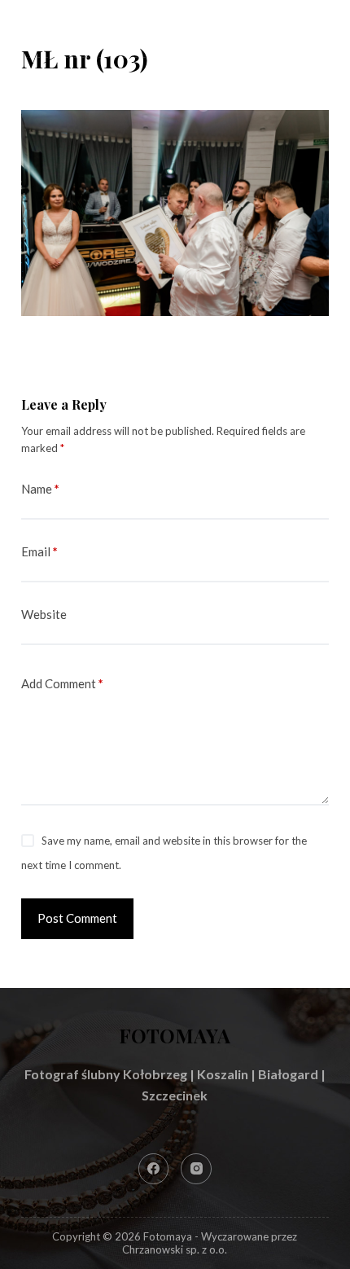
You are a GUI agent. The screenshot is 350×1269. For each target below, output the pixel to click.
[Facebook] (153, 1168)
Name (40, 488)
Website (44, 614)
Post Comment (77, 918)
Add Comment (62, 683)
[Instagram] (196, 1168)
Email (39, 551)
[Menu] (321, 28)
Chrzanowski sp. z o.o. (174, 1249)
